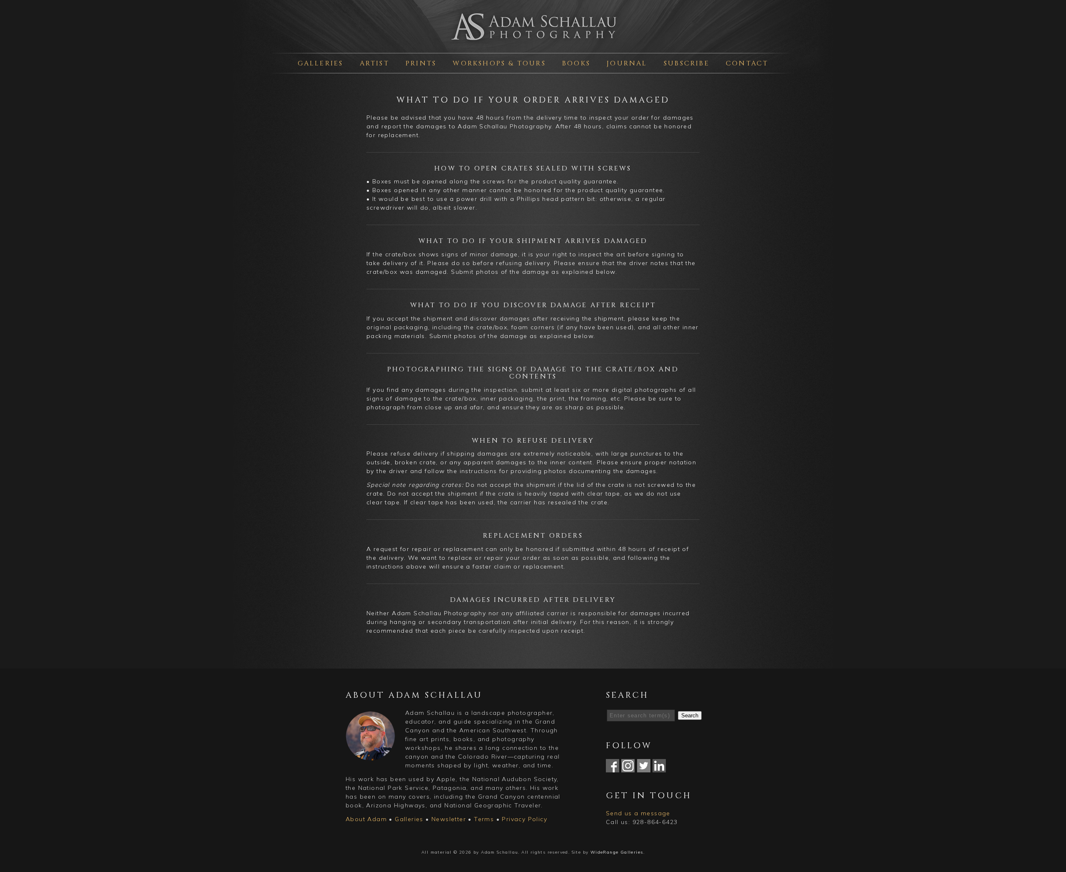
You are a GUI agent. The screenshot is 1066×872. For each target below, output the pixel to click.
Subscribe (687, 63)
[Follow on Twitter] (643, 768)
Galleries (321, 63)
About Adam (366, 819)
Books (576, 63)
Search (689, 715)
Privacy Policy (524, 819)
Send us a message (638, 813)
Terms (484, 819)
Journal (627, 63)
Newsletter (448, 819)
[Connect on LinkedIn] (659, 768)
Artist (374, 63)
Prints (421, 63)
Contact (747, 63)
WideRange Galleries (616, 852)
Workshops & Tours (499, 63)
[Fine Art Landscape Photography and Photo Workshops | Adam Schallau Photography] (533, 43)
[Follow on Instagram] (628, 768)
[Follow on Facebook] (612, 768)
